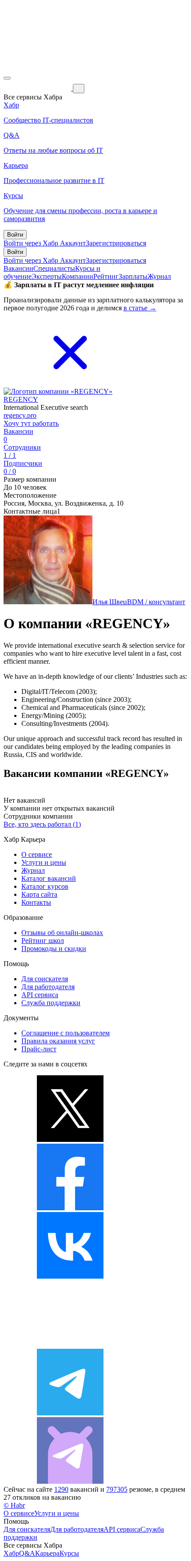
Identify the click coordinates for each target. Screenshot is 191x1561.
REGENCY (21, 399)
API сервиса (39, 994)
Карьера (47, 1553)
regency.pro (20, 415)
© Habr (14, 1505)
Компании (77, 276)
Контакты (36, 902)
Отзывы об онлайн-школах (62, 932)
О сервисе (36, 854)
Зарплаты (133, 276)
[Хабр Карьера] (38, 88)
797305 (116, 1489)
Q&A (27, 1553)
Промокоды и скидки (53, 948)
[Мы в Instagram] (70, 1344)
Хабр (11, 1553)
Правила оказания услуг (58, 1041)
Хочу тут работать (31, 423)
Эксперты (47, 276)
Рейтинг (106, 276)
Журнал (159, 276)
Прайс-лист (38, 1049)
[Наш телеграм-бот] (70, 1481)
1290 (61, 1489)
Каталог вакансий (48, 878)
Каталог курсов (44, 886)
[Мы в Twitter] (70, 1139)
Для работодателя (48, 986)
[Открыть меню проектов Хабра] (7, 78)
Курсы (69, 1553)
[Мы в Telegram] (70, 1413)
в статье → (139, 308)
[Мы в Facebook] (70, 1208)
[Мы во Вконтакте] (70, 1276)
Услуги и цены (43, 862)
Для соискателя (44, 979)
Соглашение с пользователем (65, 1033)
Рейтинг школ (42, 940)
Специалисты (54, 268)
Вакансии (18, 268)
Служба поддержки (50, 1002)
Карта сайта (39, 894)
